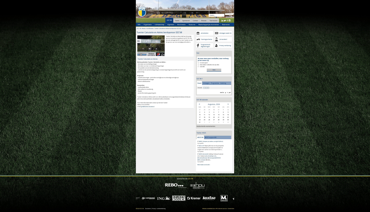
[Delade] (220, 198)
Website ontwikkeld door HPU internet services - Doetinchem (218, 208)
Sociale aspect (204, 63)
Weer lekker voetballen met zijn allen (209, 64)
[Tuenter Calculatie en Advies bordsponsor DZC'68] (151, 45)
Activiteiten (204, 33)
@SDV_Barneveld (203, 154)
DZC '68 (139, 28)
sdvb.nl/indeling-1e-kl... (211, 156)
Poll (198, 53)
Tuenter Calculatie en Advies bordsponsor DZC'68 (167, 28)
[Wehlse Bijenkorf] (205, 198)
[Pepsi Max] (175, 198)
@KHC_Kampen (203, 141)
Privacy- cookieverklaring (158, 208)
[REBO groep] (176, 185)
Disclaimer (148, 208)
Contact (195, 21)
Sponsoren (186, 21)
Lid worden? (223, 39)
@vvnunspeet (211, 158)
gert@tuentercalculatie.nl (147, 106)
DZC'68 (169, 20)
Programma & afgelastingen (205, 45)
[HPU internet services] (197, 185)
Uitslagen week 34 (225, 33)
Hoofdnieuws (149, 28)
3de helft (202, 66)
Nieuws (144, 28)
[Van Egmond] (145, 198)
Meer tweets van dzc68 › (203, 164)
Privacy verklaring (225, 45)
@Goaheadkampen (202, 158)
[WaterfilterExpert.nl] (190, 198)
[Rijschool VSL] (160, 198)
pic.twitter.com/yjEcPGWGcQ (215, 141)
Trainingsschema (206, 39)
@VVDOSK (218, 158)
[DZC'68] (142, 12)
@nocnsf (201, 145)
